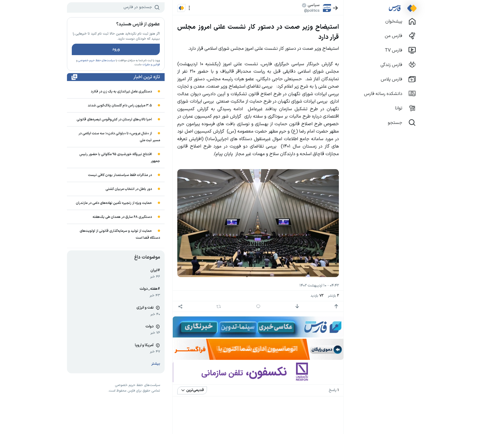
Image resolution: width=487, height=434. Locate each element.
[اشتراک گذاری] (180, 306)
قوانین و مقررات (151, 64)
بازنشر (333, 295)
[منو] (189, 8)
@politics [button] (312, 10)
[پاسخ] (258, 306)
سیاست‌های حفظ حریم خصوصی (96, 60)
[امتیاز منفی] (297, 306)
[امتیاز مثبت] (336, 306)
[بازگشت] (335, 8)
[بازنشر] (218, 306)
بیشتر (155, 363)
